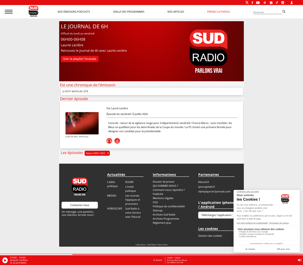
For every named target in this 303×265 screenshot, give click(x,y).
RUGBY (129, 182)
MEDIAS (111, 195)
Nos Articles (175, 11)
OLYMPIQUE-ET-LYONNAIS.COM (214, 191)
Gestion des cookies (210, 235)
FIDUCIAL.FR (203, 182)
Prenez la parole (218, 11)
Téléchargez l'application (216, 215)
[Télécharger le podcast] (117, 141)
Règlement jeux (162, 223)
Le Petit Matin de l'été (75, 91)
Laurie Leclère (119, 108)
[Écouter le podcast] (109, 141)
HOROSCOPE (114, 208)
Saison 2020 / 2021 (96, 153)
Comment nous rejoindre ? (169, 190)
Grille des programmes (128, 11)
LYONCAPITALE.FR (206, 186)
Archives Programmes (166, 218)
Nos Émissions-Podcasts (74, 11)
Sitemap (158, 210)
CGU (155, 202)
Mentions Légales (163, 198)
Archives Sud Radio (164, 214)
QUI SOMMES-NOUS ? (165, 186)
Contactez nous (79, 205)
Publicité (158, 194)
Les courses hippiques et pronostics (132, 200)
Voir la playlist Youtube (79, 59)
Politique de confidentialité (169, 206)
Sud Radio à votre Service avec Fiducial (133, 213)
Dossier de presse (163, 181)
